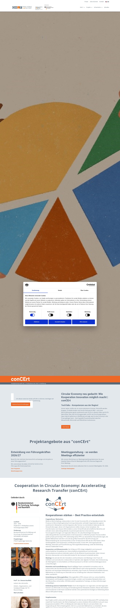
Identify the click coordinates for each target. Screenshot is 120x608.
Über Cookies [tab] (84, 290)
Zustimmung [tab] (35, 290)
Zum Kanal (66, 427)
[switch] (50, 315)
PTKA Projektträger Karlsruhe (23, 541)
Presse (86, 1)
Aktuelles (106, 7)
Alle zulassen (83, 321)
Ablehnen (36, 321)
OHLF (81, 7)
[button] (81, 7)
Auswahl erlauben (60, 321)
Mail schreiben (18, 593)
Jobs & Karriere (94, 1)
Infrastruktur (97, 7)
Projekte (88, 7)
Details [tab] (60, 290)
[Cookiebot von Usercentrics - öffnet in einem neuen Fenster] (88, 285)
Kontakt (101, 1)
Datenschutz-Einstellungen (20, 404)
